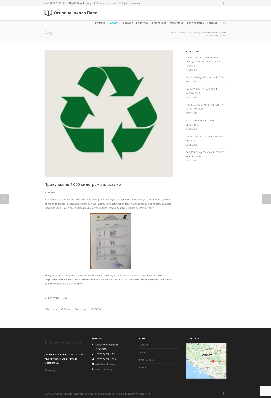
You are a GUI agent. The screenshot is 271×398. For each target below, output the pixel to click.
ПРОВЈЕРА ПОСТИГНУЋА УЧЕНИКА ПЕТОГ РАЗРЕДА (204, 106)
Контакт (212, 23)
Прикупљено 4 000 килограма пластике (83, 184)
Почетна (100, 23)
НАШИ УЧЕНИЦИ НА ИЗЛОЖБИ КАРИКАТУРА (202, 91)
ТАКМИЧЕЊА (176, 23)
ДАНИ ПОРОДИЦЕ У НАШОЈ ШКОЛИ (205, 77)
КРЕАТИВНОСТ (158, 23)
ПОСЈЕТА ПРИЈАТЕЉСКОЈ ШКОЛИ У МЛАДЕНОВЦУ (205, 154)
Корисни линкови (130, 3)
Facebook (51, 309)
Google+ (83, 309)
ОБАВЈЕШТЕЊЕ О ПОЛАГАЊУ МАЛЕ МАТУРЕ (205, 138)
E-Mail (97, 309)
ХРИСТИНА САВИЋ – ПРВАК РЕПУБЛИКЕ (201, 122)
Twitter (67, 309)
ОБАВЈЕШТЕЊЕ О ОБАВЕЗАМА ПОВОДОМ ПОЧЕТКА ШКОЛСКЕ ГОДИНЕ (203, 61)
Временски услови (106, 3)
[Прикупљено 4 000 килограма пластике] (109, 113)
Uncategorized (200, 32)
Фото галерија (195, 23)
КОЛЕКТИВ (142, 23)
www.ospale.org (103, 369)
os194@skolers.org (81, 3)
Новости (114, 23)
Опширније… (51, 370)
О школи (127, 23)
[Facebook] (223, 3)
